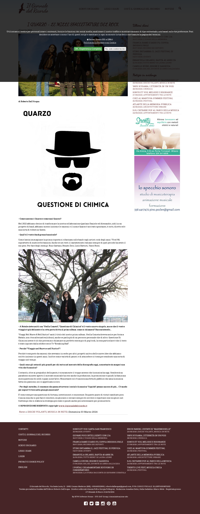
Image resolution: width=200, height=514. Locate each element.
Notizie (22, 440)
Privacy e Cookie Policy (31, 461)
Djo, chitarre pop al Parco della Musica (156, 110)
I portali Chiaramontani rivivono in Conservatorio (99, 470)
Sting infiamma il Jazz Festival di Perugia (96, 449)
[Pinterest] (108, 503)
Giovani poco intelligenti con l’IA (91, 436)
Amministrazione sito (118, 496)
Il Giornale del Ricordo (39, 486)
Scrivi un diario (27, 445)
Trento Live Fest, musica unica (144, 468)
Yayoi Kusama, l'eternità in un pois (153, 86)
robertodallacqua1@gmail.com (118, 486)
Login (21, 456)
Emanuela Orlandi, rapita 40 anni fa (93, 455)
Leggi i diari (24, 451)
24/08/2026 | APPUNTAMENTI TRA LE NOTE (152, 113)
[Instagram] (103, 503)
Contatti (23, 429)
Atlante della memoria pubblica (152, 104)
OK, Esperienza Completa (88, 49)
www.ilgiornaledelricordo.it (73, 405)
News (22, 411)
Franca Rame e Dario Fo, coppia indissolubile (98, 443)
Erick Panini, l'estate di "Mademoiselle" (149, 430)
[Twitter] (91, 503)
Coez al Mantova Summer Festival (153, 98)
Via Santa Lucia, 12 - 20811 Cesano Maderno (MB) (70, 486)
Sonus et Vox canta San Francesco (92, 430)
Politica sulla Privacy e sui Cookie (100, 42)
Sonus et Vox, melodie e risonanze (153, 92)
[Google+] (97, 503)
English (22, 467)
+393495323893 (98, 486)
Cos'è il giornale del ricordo (34, 434)
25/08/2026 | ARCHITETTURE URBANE (149, 107)
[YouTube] (114, 503)
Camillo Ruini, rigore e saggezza (96, 462)
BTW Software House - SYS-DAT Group (91, 496)
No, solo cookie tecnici (115, 49)
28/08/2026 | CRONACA (143, 89)
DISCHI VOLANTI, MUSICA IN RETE (47, 411)
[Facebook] (86, 503)
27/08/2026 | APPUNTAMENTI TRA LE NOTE (152, 95)
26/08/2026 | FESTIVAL (142, 101)
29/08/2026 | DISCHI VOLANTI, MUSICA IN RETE (154, 83)
